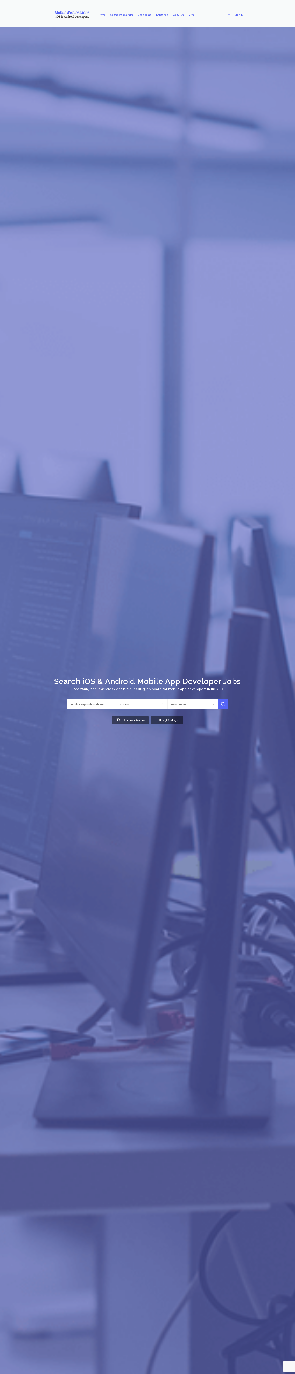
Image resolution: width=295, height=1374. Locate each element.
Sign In (239, 15)
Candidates (144, 14)
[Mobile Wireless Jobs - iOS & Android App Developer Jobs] (73, 14)
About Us (178, 14)
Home (102, 14)
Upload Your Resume (133, 720)
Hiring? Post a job (169, 720)
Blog (191, 14)
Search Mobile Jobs (121, 14)
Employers (162, 14)
